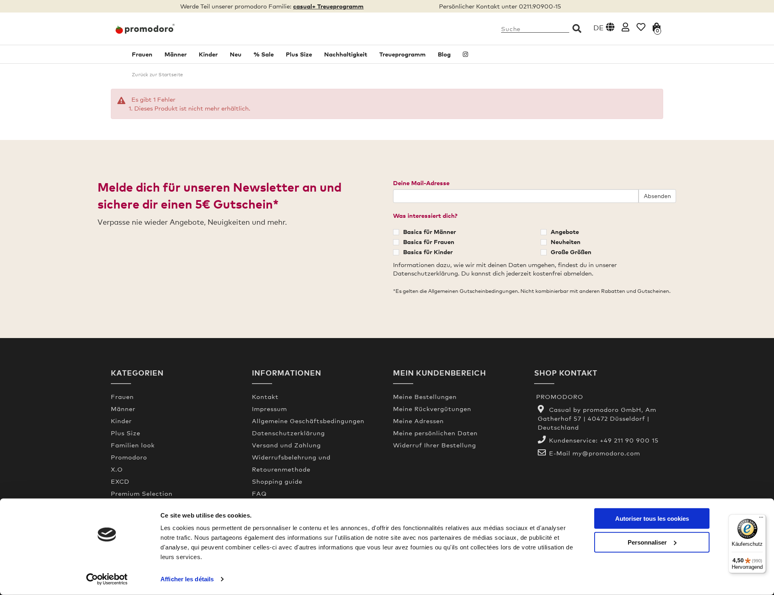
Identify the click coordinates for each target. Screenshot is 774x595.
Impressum (269, 408)
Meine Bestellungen (425, 396)
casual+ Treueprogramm (328, 6)
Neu (235, 54)
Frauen (142, 54)
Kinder (208, 54)
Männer (175, 54)
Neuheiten (565, 241)
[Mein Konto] (625, 26)
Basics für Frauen (428, 241)
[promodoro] (175, 29)
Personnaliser (647, 542)
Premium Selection (142, 493)
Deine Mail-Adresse (421, 182)
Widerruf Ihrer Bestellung (434, 445)
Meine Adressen (418, 420)
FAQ (259, 493)
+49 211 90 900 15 (629, 440)
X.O (117, 469)
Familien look (133, 445)
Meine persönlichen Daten (435, 432)
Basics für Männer (429, 231)
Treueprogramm (402, 54)
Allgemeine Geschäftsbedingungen (308, 420)
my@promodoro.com (606, 453)
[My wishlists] (641, 26)
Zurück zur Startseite (157, 74)
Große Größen (571, 251)
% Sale (264, 54)
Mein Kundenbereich (439, 372)
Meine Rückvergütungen (432, 408)
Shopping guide (277, 481)
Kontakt (265, 396)
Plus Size (299, 54)
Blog (444, 54)
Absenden (657, 195)
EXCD (120, 481)
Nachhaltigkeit (345, 54)
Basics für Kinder (428, 251)
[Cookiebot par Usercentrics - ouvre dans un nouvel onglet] (107, 579)
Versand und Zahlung (286, 445)
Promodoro (129, 457)
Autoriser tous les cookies (652, 518)
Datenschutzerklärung (288, 432)
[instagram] (465, 54)
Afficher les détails (187, 579)
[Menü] (761, 519)
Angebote (565, 231)
